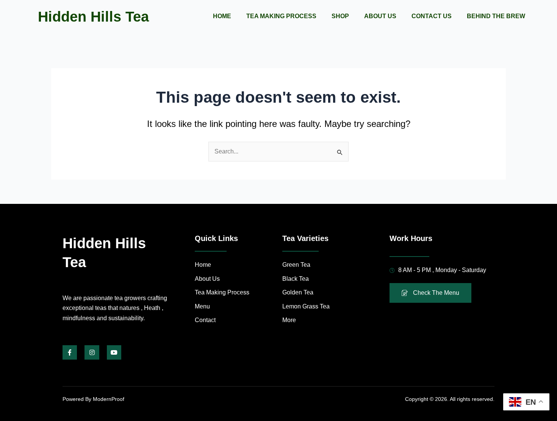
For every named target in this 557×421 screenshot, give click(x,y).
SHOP (340, 16)
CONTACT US (431, 16)
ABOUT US (380, 16)
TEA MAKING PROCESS (281, 16)
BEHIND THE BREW (496, 16)
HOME (222, 16)
